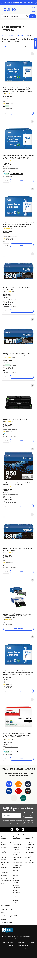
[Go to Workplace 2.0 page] (23, 798)
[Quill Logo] (10, 9)
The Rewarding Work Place (10, 916)
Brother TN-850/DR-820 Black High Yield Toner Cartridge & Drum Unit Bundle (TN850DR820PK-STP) (17, 615)
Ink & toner (12, 35)
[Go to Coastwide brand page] (18, 784)
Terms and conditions (18, 820)
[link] (32, 53)
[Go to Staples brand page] (18, 791)
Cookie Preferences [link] (22, 945)
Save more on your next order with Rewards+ (18, 2)
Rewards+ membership (17, 843)
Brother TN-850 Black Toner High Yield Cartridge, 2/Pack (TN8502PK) (16, 483)
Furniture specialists (16, 886)
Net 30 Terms (17, 862)
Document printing (16, 874)
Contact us (4, 884)
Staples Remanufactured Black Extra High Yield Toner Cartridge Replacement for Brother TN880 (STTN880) (17, 735)
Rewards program (16, 848)
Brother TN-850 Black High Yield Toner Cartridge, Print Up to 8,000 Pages (16, 354)
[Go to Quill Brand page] (9, 784)
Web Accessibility (7, 922)
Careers (3, 919)
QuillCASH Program (16, 853)
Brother (21, 35)
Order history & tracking (6, 843)
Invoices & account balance (4, 857)
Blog (2, 912)
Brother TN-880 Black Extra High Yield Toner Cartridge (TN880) (18, 549)
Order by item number (30, 856)
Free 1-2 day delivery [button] (10, 306)
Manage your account (5, 851)
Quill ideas (16, 897)
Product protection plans (16, 892)
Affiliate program (16, 901)
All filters (7, 46)
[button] (36, 2)
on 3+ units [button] (13, 365)
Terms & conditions (8, 942)
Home (4, 35)
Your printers (29, 852)
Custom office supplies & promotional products (17, 868)
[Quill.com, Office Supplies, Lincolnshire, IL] (7, 930)
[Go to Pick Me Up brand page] (28, 784)
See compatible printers (11, 101)
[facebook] (22, 829)
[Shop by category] (2, 9)
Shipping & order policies (5, 868)
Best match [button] (29, 47)
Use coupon (28, 815)
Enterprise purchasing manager (16, 880)
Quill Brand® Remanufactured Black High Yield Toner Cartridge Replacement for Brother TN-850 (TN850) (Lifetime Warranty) (18, 89)
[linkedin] (17, 829)
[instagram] (11, 829)
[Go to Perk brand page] (9, 791)
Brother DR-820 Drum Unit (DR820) (15, 419)
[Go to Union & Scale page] (14, 798)
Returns (3, 847)
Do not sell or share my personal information (19, 948)
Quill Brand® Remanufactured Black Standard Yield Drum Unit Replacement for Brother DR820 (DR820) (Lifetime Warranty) (18, 224)
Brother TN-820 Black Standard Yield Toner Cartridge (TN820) (18, 288)
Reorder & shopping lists (30, 843)
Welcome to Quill (6, 909)
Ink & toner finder (29, 848)
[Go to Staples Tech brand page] (28, 791)
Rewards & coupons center (30, 861)
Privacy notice (21, 942)
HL (27, 35)
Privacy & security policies (6, 879)
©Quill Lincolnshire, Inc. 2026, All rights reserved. (15, 936)
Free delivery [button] (8, 108)
